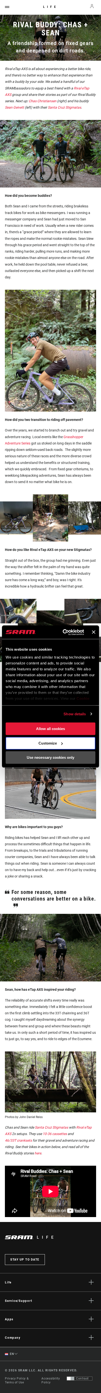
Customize (47, 743)
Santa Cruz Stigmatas (51, 1127)
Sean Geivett (14, 107)
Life (50, 7)
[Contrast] (70, 1378)
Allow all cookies (50, 729)
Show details (74, 714)
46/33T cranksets (18, 1140)
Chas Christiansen (42, 101)
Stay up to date (24, 1259)
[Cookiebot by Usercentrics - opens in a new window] (63, 632)
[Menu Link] (7, 7)
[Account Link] (92, 7)
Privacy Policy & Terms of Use (16, 1380)
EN (11, 1354)
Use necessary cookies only (50, 757)
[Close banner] (93, 632)
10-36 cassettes (55, 1134)
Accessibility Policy (50, 1380)
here (38, 1153)
